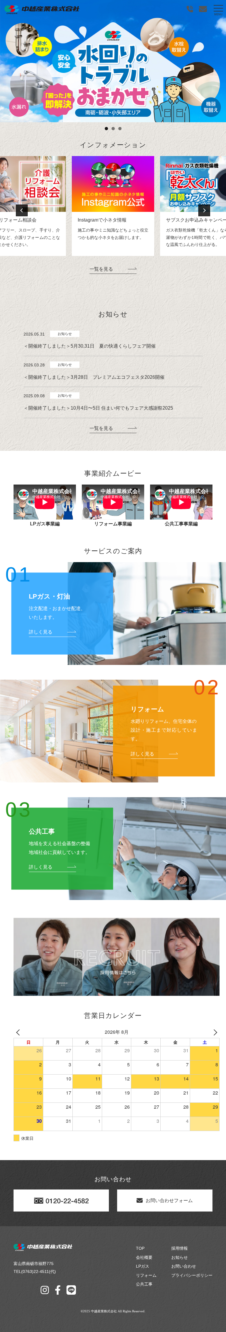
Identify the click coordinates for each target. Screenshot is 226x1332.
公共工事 (144, 1284)
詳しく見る (40, 631)
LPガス (142, 1266)
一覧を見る (101, 269)
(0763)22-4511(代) (38, 1271)
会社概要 (144, 1257)
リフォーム (146, 1275)
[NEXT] (214, 1032)
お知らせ (179, 1257)
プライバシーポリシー (191, 1275)
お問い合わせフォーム (169, 1200)
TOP (140, 1248)
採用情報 (179, 1248)
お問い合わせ (183, 1266)
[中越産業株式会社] (41, 9)
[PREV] (19, 1032)
